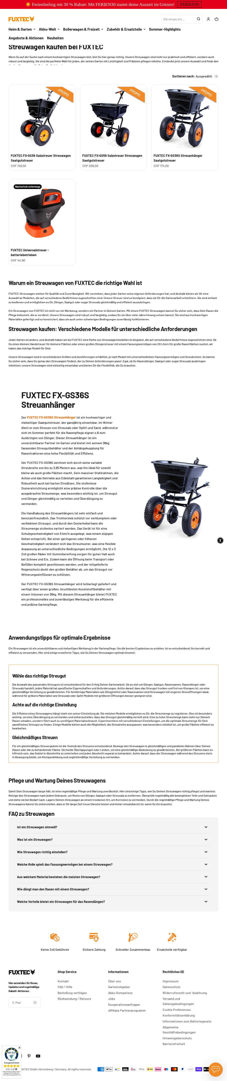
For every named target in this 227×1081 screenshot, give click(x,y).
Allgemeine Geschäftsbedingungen (179, 1029)
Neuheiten (55, 38)
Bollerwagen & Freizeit (81, 29)
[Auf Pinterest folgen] (29, 1056)
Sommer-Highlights (165, 29)
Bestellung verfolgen (72, 993)
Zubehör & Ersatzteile (124, 29)
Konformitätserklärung (179, 1015)
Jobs (111, 999)
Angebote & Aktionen (26, 38)
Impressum (171, 981)
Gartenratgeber (119, 987)
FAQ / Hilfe (65, 987)
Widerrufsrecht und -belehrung (185, 993)
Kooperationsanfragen (124, 1004)
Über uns (114, 981)
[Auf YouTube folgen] (38, 1056)
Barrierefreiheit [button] (174, 1044)
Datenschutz (171, 987)
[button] (189, 4)
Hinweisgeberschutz (177, 1038)
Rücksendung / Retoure (74, 999)
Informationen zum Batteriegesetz (187, 1021)
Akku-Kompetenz (120, 993)
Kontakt (63, 981)
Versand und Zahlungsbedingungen (178, 1001)
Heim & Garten (20, 29)
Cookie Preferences (177, 1010)
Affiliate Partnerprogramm (127, 1010)
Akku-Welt (47, 29)
